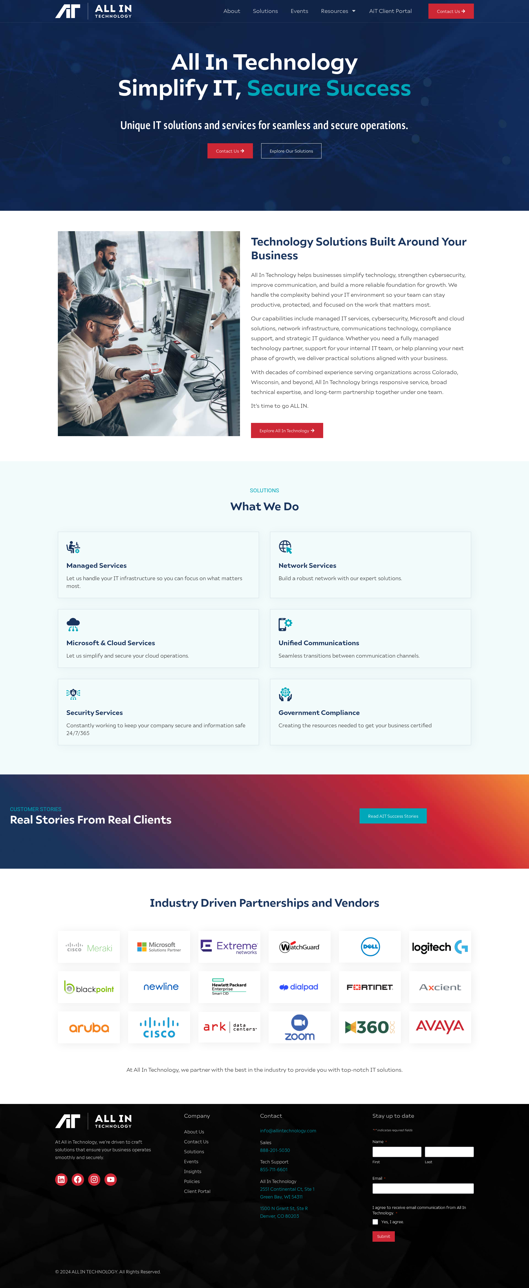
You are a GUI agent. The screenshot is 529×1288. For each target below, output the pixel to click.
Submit (383, 1236)
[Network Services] (285, 547)
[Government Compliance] (285, 694)
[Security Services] (73, 694)
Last (428, 1162)
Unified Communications (319, 642)
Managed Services (96, 565)
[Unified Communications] (285, 624)
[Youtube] (110, 1179)
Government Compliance (319, 712)
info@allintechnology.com (288, 1130)
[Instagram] (94, 1179)
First (376, 1162)
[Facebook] (78, 1179)
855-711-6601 (273, 1169)
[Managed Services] (73, 547)
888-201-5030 (275, 1150)
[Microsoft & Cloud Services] (73, 624)
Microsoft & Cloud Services (110, 642)
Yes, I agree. (392, 1221)
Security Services (94, 712)
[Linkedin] (61, 1179)
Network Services (307, 565)
